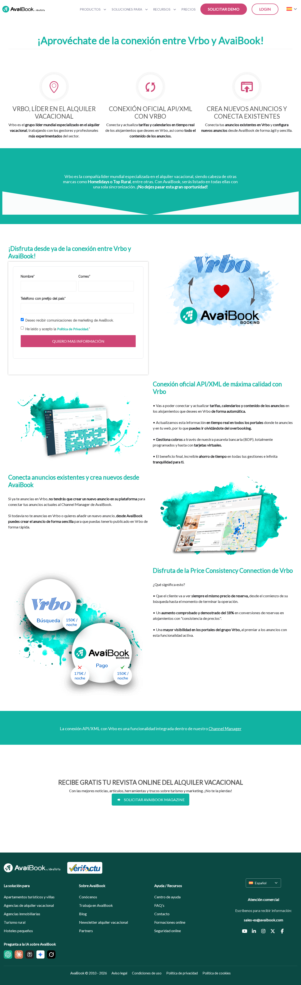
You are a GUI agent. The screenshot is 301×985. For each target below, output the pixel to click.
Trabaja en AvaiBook (96, 905)
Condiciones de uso (147, 973)
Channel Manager (225, 728)
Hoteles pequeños (18, 930)
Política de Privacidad (72, 329)
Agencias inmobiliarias (22, 913)
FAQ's (159, 905)
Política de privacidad (182, 973)
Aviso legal (119, 973)
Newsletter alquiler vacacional (103, 922)
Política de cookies (216, 973)
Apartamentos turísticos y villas (29, 897)
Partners (86, 930)
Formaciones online (169, 922)
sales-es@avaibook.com (263, 920)
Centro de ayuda (167, 897)
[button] (263, 883)
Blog (83, 913)
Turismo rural (14, 922)
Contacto (162, 913)
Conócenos (88, 897)
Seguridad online (167, 930)
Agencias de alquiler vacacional (29, 905)
